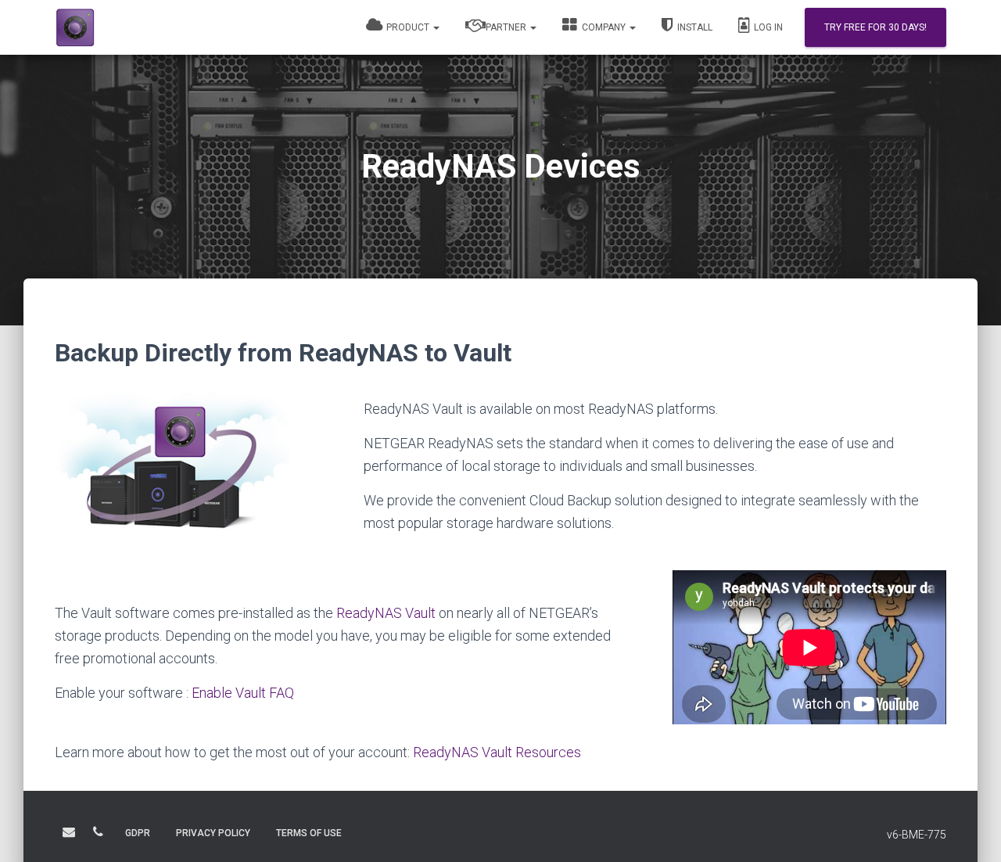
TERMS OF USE (309, 833)
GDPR (137, 833)
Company (603, 27)
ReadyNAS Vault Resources (497, 752)
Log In (767, 27)
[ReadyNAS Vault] (131, 27)
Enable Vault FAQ (243, 692)
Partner (506, 27)
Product (408, 27)
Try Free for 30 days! (875, 27)
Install (693, 27)
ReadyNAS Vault (386, 613)
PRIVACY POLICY (213, 833)
